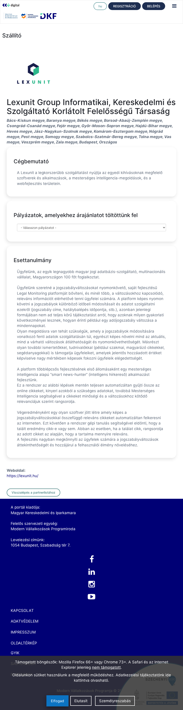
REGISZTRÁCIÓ (124, 6)
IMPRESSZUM (23, 632)
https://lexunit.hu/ (22, 476)
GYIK (15, 653)
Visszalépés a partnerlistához (33, 492)
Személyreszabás (115, 701)
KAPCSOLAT (22, 610)
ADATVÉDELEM (24, 621)
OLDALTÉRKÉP (24, 643)
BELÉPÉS (153, 6)
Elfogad (57, 701)
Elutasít (80, 701)
